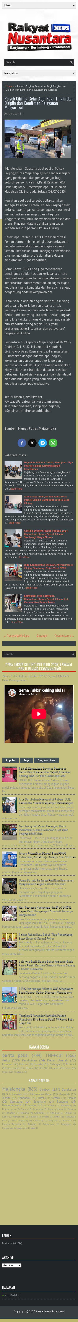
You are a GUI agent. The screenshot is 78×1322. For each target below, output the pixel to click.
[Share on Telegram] (42, 443)
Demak (55, 1098)
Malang (25, 1112)
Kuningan (31, 1105)
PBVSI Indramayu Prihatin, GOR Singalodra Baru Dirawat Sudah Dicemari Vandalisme (46, 990)
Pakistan (32, 1124)
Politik (5, 1071)
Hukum (23, 1064)
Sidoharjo (22, 1127)
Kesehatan (13, 1068)
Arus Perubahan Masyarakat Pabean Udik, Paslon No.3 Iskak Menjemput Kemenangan (46, 801)
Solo (33, 1127)
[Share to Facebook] (22, 443)
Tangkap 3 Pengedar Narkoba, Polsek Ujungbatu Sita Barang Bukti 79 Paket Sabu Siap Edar (46, 1019)
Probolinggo (7, 1127)
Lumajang (38, 1120)
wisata (38, 1064)
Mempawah (18, 1116)
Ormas (29, 1068)
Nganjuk (54, 1112)
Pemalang (66, 1124)
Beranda (42, 636)
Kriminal (7, 1064)
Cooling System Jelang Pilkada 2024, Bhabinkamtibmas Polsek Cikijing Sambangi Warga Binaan (46, 534)
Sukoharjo (40, 1101)
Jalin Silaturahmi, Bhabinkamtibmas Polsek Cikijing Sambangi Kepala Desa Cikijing (47, 500)
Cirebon (45, 1089)
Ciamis (24, 1109)
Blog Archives (46, 760)
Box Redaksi (12, 1295)
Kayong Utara (55, 1109)
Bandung (62, 1101)
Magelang (66, 1105)
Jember (57, 1116)
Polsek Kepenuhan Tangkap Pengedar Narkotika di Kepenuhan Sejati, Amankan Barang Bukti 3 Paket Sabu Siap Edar (44, 772)
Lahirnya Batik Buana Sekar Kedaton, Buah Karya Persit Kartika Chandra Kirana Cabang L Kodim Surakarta (47, 965)
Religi (6, 1060)
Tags (26, 760)
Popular (10, 760)
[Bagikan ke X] (32, 443)
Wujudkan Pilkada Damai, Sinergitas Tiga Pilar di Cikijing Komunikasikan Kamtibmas (48, 466)
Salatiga (33, 1116)
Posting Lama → (65, 636)
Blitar (40, 1098)
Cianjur (71, 1098)
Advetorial (19, 1071)
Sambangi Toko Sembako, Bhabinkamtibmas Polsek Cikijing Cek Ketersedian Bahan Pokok (46, 599)
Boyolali (64, 1094)
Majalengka (13, 1089)
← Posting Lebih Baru (16, 636)
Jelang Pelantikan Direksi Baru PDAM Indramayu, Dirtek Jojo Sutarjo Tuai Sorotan (47, 855)
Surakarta (69, 1089)
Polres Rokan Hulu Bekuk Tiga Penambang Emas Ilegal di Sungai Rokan (45, 936)
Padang (71, 1109)
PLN (41, 1068)
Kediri (5, 1116)
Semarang (16, 1101)
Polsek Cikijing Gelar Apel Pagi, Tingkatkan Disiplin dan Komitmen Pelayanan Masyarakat (39, 102)
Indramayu (15, 1094)
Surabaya (37, 1109)
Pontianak (24, 1098)
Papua (68, 1112)
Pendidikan (29, 1060)
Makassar (67, 1120)
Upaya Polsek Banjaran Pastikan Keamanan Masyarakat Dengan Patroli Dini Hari (46, 882)
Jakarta (6, 1098)
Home (9, 86)
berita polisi (15, 1055)
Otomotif (54, 1068)
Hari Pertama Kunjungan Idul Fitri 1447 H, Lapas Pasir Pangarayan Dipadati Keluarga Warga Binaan (46, 911)
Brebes (45, 1116)
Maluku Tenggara (11, 1124)
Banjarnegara (10, 1105)
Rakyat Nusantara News (50, 1311)
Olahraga (54, 1064)
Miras (68, 1068)
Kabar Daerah (57, 1060)
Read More (16, 488)
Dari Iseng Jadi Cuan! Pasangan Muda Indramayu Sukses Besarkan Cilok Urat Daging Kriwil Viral (43, 830)
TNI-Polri (54, 1055)
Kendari (10, 1112)
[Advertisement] (39, 1172)
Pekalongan (48, 1124)
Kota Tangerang (20, 1120)
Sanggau (39, 1112)
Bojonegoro (9, 1109)
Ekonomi (71, 1064)
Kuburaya (49, 1105)
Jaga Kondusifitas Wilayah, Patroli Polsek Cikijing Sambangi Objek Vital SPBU (48, 566)
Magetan (53, 1120)
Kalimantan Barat (41, 1094)
